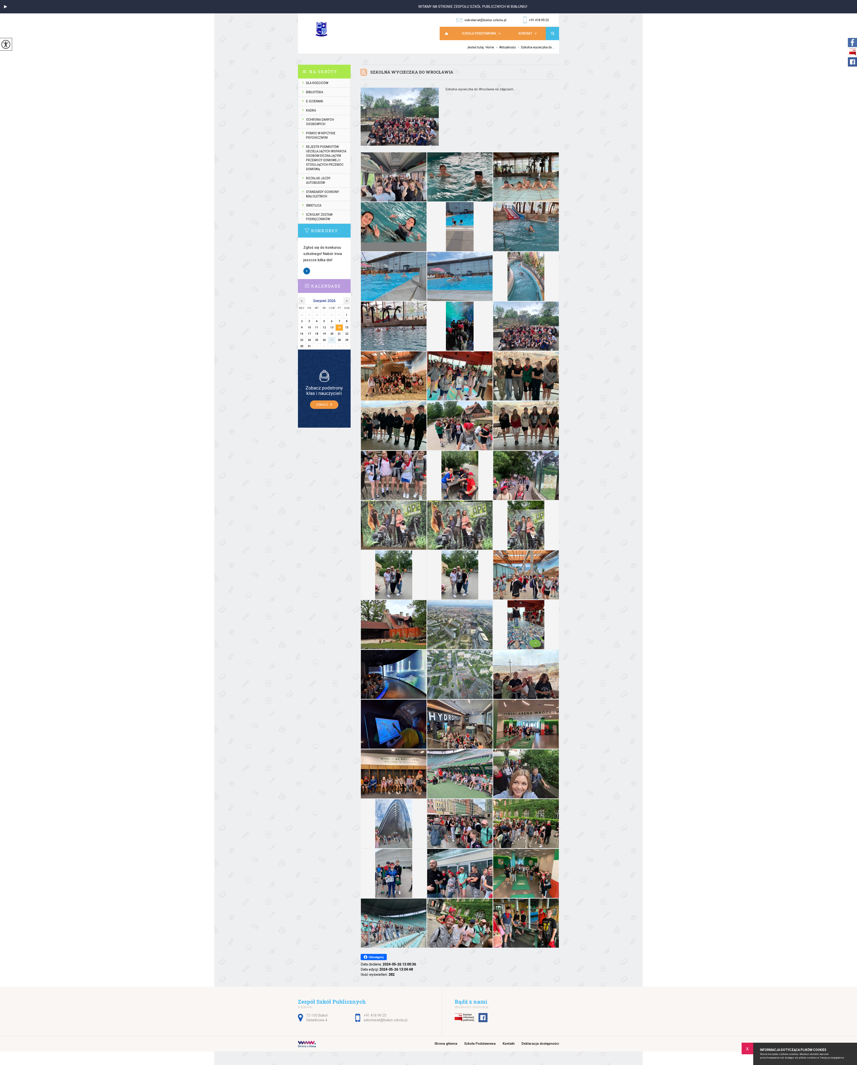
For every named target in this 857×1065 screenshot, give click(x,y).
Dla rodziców (317, 83)
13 (331, 327)
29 (346, 340)
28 (339, 340)
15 (346, 327)
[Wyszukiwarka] (552, 33)
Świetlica (313, 205)
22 (346, 333)
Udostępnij (376, 957)
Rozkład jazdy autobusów (318, 180)
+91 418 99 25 (539, 20)
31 (309, 346)
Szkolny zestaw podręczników (319, 217)
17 (309, 333)
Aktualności (506, 47)
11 (316, 327)
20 (331, 333)
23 (301, 340)
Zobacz (306, 271)
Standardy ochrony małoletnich (322, 194)
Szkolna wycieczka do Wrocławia (411, 72)
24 (309, 340)
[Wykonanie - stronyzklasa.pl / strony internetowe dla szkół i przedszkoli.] (307, 1044)
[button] (5, 6)
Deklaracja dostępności (540, 1043)
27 (331, 340)
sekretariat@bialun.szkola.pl (485, 20)
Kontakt (525, 33)
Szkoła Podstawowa (479, 33)
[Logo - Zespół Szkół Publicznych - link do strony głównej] (324, 29)
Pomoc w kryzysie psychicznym (320, 135)
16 (301, 333)
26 (324, 340)
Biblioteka (314, 92)
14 (339, 327)
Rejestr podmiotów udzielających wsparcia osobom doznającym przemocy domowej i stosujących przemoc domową (326, 158)
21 (339, 333)
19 (324, 333)
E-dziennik (314, 101)
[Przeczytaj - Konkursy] (331, 230)
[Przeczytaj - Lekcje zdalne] (324, 376)
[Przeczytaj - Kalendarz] (331, 285)
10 (309, 327)
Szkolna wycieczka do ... (536, 47)
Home (490, 47)
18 (316, 333)
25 (316, 340)
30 (301, 346)
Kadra (311, 110)
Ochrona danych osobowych (320, 122)
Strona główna (449, 33)
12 (324, 327)
